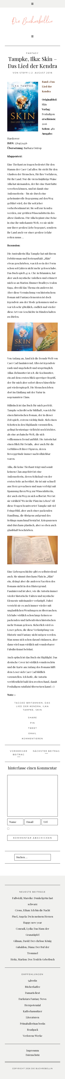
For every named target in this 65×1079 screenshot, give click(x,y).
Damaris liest (32, 992)
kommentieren (32, 738)
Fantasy (32, 53)
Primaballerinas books (32, 1023)
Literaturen (32, 1017)
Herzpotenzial (32, 1005)
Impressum (32, 1050)
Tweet (32, 728)
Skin (39, 710)
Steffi (24, 73)
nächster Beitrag (46, 751)
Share (32, 717)
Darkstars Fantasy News (32, 999)
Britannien (34, 703)
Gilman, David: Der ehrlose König (32, 941)
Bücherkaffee (32, 986)
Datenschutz (32, 1054)
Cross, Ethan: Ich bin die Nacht (32, 910)
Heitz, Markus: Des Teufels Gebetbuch (33, 959)
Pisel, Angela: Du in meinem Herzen (32, 916)
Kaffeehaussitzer (32, 1011)
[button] (32, 4)
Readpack (32, 1029)
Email (33, 733)
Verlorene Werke (32, 1035)
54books (32, 980)
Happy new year (32, 922)
